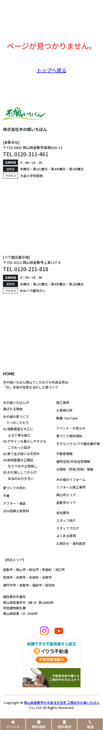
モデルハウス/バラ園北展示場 (78, 443)
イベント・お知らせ (71, 428)
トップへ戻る (51, 70)
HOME (9, 374)
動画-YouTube (67, 418)
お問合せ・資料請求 (71, 543)
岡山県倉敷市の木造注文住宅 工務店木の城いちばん (62, 702)
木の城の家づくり (16, 416)
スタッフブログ (67, 528)
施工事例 (62, 402)
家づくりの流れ (14, 487)
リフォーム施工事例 (71, 487)
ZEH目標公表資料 (16, 510)
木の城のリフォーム (71, 479)
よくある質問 (66, 535)
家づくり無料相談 (69, 435)
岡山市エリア (66, 494)
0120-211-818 (31, 269)
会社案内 (62, 512)
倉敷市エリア (66, 502)
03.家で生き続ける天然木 (21, 453)
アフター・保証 (14, 503)
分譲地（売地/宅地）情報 (74, 469)
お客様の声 (64, 410)
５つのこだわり (16, 422)
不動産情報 (64, 453)
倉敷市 (8, 569)
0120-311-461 (31, 154)
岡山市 (21, 569)
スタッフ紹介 (66, 520)
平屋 (6, 495)
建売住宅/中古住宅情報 (73, 461)
